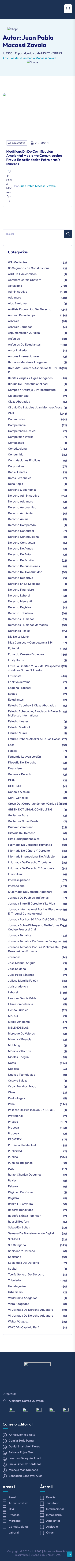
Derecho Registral (20, 607)
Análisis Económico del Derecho (29, 309)
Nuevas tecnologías (21, 1074)
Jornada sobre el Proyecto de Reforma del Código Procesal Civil (36, 927)
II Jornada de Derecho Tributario (29, 862)
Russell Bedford (18, 1221)
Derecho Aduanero (20, 501)
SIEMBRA (14, 1239)
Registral (14, 1198)
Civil (11, 413)
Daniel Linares (17, 472)
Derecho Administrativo (23, 495)
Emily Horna (16, 660)
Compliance (16, 442)
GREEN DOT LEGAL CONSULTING (30, 809)
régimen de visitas (20, 1192)
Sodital (12, 1268)
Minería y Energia (19, 1039)
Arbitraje (13, 321)
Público (13, 1157)
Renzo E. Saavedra (20, 1204)
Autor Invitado (17, 350)
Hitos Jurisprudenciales (24, 839)
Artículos (14, 338)
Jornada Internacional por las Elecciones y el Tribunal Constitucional (36, 911)
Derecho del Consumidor (25, 572)
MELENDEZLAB (18, 1027)
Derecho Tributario (20, 613)
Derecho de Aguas (20, 548)
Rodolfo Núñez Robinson (24, 1215)
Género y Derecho (20, 774)
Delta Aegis (15, 484)
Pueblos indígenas (20, 1162)
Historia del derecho (21, 833)
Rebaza (13, 1186)
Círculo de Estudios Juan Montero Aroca (35, 407)
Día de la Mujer (18, 636)
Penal (11, 1104)
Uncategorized (18, 1286)
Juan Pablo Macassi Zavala (38, 186)
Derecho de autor (20, 554)
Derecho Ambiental (20, 513)
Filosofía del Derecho (22, 762)
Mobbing (14, 1045)
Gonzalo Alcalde (19, 792)
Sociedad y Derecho (21, 1251)
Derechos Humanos (21, 619)
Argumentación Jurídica (24, 332)
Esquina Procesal (19, 687)
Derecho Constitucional (23, 536)
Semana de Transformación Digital (31, 1233)
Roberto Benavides (20, 1209)
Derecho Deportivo (20, 578)
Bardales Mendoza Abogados (27, 362)
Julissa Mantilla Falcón (23, 980)
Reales (12, 1180)
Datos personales (19, 478)
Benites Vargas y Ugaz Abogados (30, 378)
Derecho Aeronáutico (22, 507)
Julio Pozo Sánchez (21, 974)
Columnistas (16, 419)
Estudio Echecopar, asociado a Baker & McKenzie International (34, 713)
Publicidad (15, 1151)
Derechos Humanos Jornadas (28, 625)
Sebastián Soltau (19, 1227)
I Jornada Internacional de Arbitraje (31, 856)
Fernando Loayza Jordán (24, 756)
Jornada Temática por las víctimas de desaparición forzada (33, 949)
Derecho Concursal (21, 531)
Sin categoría (17, 1245)
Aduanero (14, 297)
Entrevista (14, 676)
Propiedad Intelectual (22, 1145)
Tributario (14, 1280)
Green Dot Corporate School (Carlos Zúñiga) (37, 803)
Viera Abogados (18, 1304)
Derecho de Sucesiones (24, 566)
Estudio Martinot (19, 727)
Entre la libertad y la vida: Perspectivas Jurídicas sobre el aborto (35, 668)
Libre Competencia (20, 1004)
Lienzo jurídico (18, 1010)
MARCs (13, 1016)
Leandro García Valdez (23, 998)
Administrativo (16, 142)
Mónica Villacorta (19, 1051)
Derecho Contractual (22, 542)
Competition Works (20, 437)
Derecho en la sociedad (24, 583)
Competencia (17, 425)
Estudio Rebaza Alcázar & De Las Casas (34, 739)
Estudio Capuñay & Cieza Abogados (32, 705)
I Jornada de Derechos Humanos (30, 844)
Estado (12, 693)
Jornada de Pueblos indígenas (28, 897)
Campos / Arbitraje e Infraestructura (32, 390)
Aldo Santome (17, 303)
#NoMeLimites (17, 262)
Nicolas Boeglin (18, 1057)
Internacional (16, 886)
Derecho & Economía (22, 489)
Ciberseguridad (18, 395)
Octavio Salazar (18, 1080)
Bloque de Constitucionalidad (28, 384)
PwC (11, 1168)
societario (14, 1257)
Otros (11, 1092)
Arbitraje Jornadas (20, 327)
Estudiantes (16, 699)
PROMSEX (15, 1139)
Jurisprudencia (18, 986)
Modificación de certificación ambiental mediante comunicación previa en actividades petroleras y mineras (34, 157)
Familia (12, 750)
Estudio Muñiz (17, 733)
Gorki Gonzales (18, 797)
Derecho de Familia (21, 560)
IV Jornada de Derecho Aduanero (30, 891)
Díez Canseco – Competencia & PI (30, 642)
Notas (12, 1063)
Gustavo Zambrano (20, 827)
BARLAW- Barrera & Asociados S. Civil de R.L (35, 370)
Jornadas (14, 957)
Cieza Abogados (19, 401)
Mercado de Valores (21, 1033)
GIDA (11, 780)
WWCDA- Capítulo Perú (23, 1327)
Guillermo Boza (18, 815)
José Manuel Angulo (21, 963)
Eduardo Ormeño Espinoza (26, 654)
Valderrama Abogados (23, 1298)
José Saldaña (17, 969)
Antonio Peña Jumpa (22, 315)
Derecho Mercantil (20, 601)
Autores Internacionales (24, 356)
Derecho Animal (18, 519)
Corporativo (16, 466)
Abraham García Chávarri (24, 280)
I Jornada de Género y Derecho (29, 850)
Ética (11, 745)
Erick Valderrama (19, 682)
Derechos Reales (19, 630)
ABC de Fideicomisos (22, 274)
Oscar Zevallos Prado (22, 1086)
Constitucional (17, 448)
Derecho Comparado (22, 525)
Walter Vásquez (18, 1321)
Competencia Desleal (22, 431)
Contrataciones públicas (24, 460)
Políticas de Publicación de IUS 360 (31, 1110)
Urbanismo (15, 1292)
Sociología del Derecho (23, 1262)
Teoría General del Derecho (26, 1274)
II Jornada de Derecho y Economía (31, 868)
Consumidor (16, 454)
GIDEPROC (15, 786)
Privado (13, 1121)
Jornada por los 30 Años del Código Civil (36, 919)
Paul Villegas (16, 1098)
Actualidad (15, 285)
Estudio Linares (18, 721)
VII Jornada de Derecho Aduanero (30, 1309)
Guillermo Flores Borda (23, 821)
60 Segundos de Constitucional (29, 268)
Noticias (13, 1068)
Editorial (13, 648)
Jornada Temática (20, 935)
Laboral (13, 992)
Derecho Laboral (19, 595)
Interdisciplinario (19, 880)
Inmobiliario (16, 874)
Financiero (15, 768)
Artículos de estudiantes (24, 344)
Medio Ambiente (19, 1021)
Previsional (15, 1115)
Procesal (14, 1127)
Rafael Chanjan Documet (24, 1174)
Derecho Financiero (21, 589)
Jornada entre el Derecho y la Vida (31, 903)
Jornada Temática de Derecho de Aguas (35, 941)
